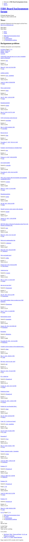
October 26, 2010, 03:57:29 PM (8, 386)
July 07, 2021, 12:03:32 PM (7, 97)
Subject (2, 51)
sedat (3, 509)
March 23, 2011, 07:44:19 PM (8, 371)
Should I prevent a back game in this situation (12, 209)
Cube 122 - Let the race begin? (8, 421)
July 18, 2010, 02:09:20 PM (7, 416)
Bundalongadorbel (5, 103)
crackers (8, 181)
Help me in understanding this (8, 240)
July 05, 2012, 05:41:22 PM (7, 294)
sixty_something (10, 75)
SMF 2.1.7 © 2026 (8, 537)
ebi (6, 364)
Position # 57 (4, 466)
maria (3, 190)
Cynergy (8, 273)
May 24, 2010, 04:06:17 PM (8, 445)
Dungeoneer (9, 288)
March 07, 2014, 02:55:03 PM (8, 67)
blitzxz (3, 417)
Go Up (2, 512)
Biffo (3, 205)
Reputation (3, 331)
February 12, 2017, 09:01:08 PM (9, 157)
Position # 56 (4, 481)
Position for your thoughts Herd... (9, 406)
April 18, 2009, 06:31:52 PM (8, 493)
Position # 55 (4, 499)
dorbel (7, 105)
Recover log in (4, 132)
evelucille (8, 165)
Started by (7, 51)
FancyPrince (5, 266)
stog (7, 60)
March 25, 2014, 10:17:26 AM (8, 235)
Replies (2, 52)
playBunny (5, 462)
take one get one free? (6, 285)
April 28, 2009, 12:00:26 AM (8, 460)
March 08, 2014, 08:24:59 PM (8, 249)
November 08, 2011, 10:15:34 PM (9, 341)
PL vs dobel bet (4, 376)
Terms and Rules (17, 534)
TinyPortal (6, 534)
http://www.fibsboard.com (7, 25)
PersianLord (9, 379)
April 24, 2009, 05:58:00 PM (8, 82)
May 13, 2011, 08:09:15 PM (7, 356)
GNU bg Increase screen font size (9, 117)
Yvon (7, 439)
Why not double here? (6, 255)
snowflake (8, 120)
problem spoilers (5, 73)
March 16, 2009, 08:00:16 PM (8, 508)
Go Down (3, 49)
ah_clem (4, 432)
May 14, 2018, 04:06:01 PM (8, 127)
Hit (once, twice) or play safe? (8, 361)
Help (11, 534)
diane (3, 83)
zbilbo (7, 258)
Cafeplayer (8, 243)
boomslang (8, 319)
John (7, 135)
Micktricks (8, 334)
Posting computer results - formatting (10, 451)
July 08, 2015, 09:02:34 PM (7, 203)
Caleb (3, 357)
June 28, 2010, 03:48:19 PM (8, 430)
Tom (3, 173)
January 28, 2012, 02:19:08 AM (8, 326)
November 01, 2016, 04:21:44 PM (9, 172)
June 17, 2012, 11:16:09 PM (7, 311)
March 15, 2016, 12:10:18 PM (8, 188)
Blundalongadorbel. (5, 194)
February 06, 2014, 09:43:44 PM (9, 264)
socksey (4, 402)
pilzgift (7, 211)
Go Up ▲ (24, 534)
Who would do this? (6, 88)
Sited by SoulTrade (9, 536)
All (6, 486)
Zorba (3, 312)
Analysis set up (4, 270)
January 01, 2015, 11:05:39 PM (8, 218)
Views (6, 52)
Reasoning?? (4, 436)
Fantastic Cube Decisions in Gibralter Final (11, 147)
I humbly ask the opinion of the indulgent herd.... (12, 346)
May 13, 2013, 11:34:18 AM (8, 279)
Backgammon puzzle (6, 316)
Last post (3, 53)
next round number (5, 162)
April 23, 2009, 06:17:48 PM (8, 475)
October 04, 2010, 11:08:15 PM (8, 401)
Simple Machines (18, 537)
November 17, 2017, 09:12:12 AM (9, 142)
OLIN (3, 113)
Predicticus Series (5, 391)
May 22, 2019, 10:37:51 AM (8, 112)
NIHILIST (4, 477)
